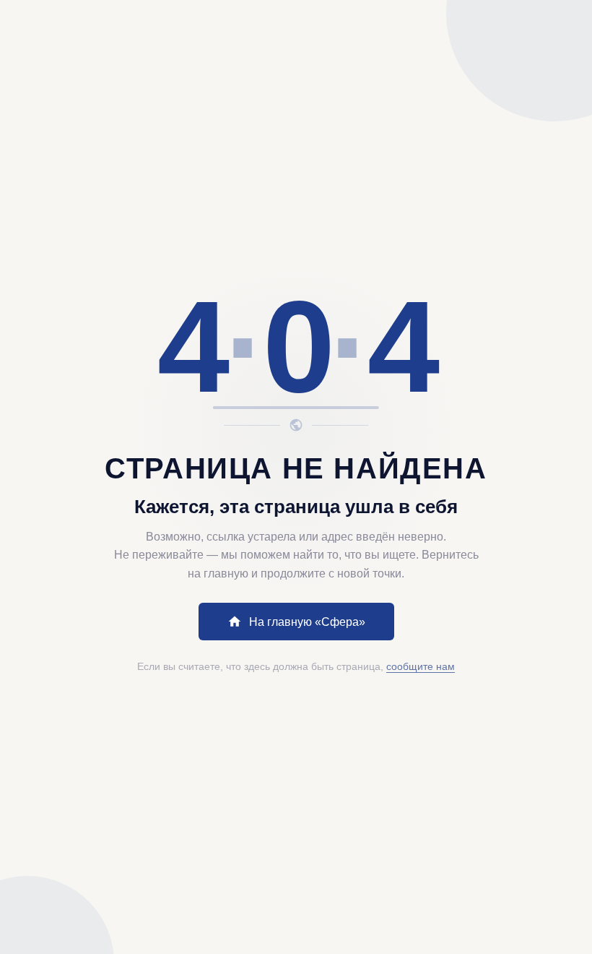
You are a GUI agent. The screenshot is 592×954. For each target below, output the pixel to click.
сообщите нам (420, 666)
